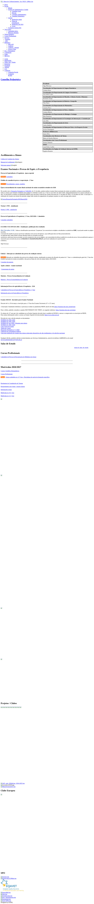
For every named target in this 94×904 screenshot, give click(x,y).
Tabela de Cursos (6, 328)
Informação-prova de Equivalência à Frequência (15, 293)
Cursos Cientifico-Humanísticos (10, 371)
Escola (6, 6)
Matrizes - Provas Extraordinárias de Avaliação (14, 279)
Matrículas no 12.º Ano (7, 396)
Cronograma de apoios (7, 269)
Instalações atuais (17, 19)
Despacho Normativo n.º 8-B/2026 (21, 191)
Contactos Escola (13, 72)
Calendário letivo (13, 31)
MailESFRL (8, 60)
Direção (14, 13)
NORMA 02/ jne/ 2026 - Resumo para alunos (14, 323)
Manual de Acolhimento (8, 162)
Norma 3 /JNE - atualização (9, 209)
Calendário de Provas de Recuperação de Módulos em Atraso (18, 357)
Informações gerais (6, 389)
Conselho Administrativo (19, 14)
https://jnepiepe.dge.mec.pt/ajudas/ (66, 310)
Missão (10, 8)
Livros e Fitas (12, 49)
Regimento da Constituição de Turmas (12, 383)
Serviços (6, 37)
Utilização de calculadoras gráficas (11, 331)
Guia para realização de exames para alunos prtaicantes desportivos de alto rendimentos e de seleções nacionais (33, 333)
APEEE (6, 67)
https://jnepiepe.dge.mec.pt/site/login (64, 306)
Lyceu (13, 26)
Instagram (7, 64)
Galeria (10, 18)
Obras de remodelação (15, 22)
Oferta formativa (9, 34)
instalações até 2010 (17, 24)
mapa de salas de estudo (81, 347)
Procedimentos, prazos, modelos (15, 184)
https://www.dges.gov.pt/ (52, 315)
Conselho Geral (16, 11)
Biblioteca (7, 42)
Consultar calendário (7, 220)
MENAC (7, 56)
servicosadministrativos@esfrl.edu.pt (11, 339)
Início (6, 4)
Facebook (7, 65)
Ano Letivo (7, 29)
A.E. (5, 69)
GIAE (6, 59)
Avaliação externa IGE (14, 28)
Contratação (7, 52)
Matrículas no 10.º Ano (7, 393)
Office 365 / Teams (10, 62)
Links (6, 54)
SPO (6, 41)
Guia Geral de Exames (7, 326)
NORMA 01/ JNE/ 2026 (8, 325)
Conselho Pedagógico (18, 16)
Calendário (9, 176)
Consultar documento (7, 262)
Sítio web (11, 44)
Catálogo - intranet (13, 47)
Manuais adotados (13, 32)
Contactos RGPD (11, 74)
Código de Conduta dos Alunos (10, 159)
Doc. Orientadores (9, 51)
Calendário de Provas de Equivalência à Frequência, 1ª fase (18, 290)
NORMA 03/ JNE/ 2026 (8, 320)
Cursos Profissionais (10, 36)
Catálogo (10, 46)
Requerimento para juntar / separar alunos (13, 386)
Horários (7, 39)
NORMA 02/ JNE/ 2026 (8, 321)
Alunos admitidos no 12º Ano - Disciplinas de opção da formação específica (27, 377)
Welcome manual (6, 165)
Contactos (7, 70)
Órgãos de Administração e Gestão (18, 9)
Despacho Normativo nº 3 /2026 (10, 330)
